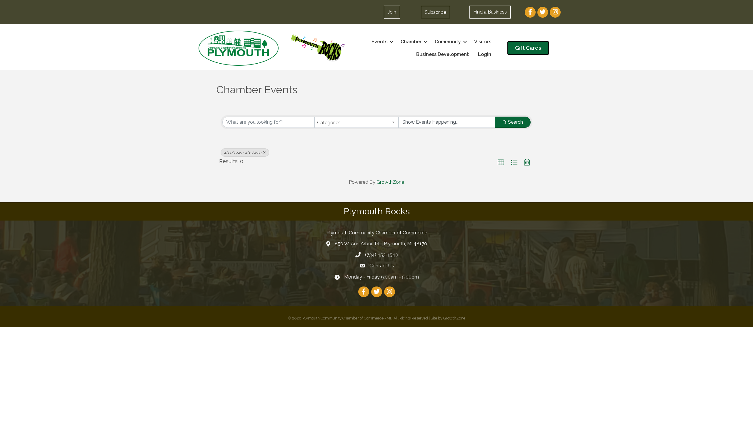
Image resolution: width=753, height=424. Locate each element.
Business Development (442, 54)
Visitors (482, 41)
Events (379, 41)
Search (515, 122)
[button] (435, 12)
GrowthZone (390, 182)
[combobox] (356, 122)
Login (484, 54)
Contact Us (381, 266)
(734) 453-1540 (381, 255)
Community (448, 41)
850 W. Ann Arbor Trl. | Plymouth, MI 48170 (381, 243)
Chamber (411, 41)
